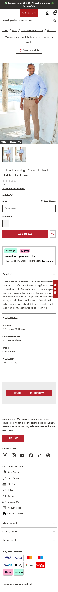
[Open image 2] (20, 154)
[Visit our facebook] (30, 455)
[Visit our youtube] (22, 455)
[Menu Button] (3, 13)
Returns (10, 495)
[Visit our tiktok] (39, 455)
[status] (14, 223)
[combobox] (29, 208)
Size (4, 200)
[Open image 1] (7, 154)
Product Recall (14, 507)
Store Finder (13, 472)
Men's (14, 30)
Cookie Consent (15, 513)
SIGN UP (13, 438)
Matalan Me (13, 501)
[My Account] (47, 13)
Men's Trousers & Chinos (32, 30)
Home (5, 30)
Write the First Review (13, 188)
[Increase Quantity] (23, 223)
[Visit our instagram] (13, 455)
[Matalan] (28, 13)
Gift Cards (12, 484)
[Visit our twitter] (4, 455)
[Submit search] (10, 13)
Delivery (11, 490)
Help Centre (13, 478)
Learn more (48, 260)
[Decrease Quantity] (6, 223)
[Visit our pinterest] (48, 455)
